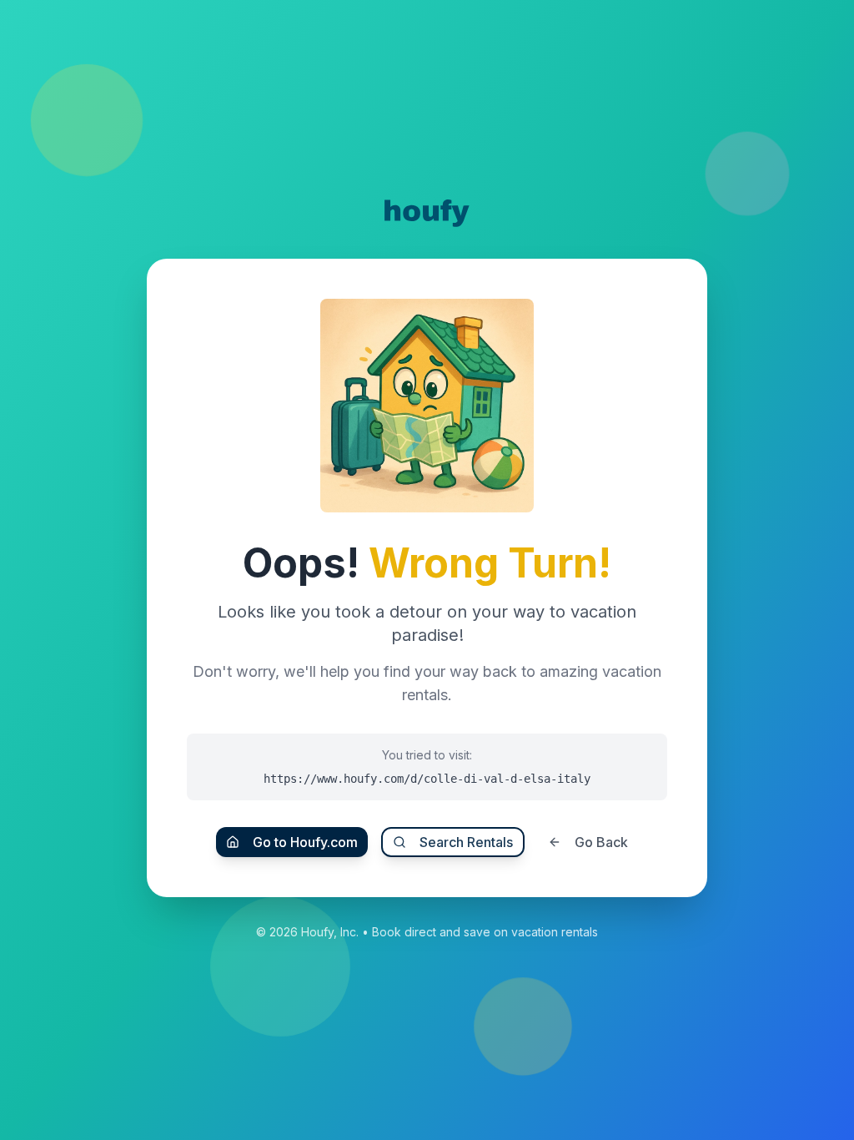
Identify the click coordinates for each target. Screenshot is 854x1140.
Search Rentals (466, 842)
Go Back (601, 842)
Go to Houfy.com (305, 842)
